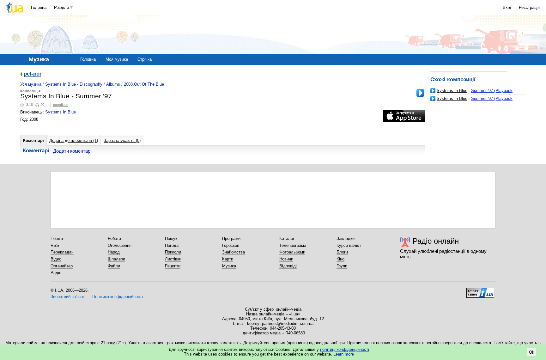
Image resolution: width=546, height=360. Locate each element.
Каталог (286, 238)
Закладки (346, 238)
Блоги (342, 252)
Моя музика (117, 59)
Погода (172, 245)
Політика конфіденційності (117, 296)
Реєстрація (529, 7)
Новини (286, 259)
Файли (114, 266)
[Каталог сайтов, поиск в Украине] (480, 290)
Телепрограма (292, 245)
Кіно (340, 259)
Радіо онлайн (436, 241)
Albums (113, 84)
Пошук (171, 238)
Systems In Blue (452, 90)
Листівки (173, 259)
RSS (55, 245)
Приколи (173, 252)
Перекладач (62, 252)
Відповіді (288, 266)
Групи (342, 266)
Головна (38, 7)
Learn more (343, 354)
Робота (114, 238)
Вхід (507, 7)
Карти (227, 259)
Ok (531, 352)
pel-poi (32, 74)
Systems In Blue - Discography (73, 84)
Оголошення (119, 245)
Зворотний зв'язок (68, 296)
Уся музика (30, 84)
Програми (231, 238)
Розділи (61, 7)
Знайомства (233, 252)
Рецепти (172, 266)
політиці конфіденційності (344, 349)
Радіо (56, 272)
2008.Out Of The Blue (144, 84)
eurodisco (60, 105)
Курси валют (349, 245)
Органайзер (62, 266)
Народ (114, 252)
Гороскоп (230, 245)
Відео (56, 259)
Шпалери (116, 259)
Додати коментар (71, 151)
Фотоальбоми (292, 252)
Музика (229, 266)
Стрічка (144, 59)
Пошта (57, 238)
